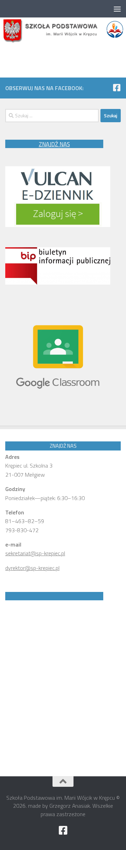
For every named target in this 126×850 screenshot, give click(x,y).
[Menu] (117, 8)
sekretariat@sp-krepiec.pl (35, 553)
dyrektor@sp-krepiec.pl (32, 568)
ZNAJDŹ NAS (54, 144)
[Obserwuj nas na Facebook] (116, 87)
